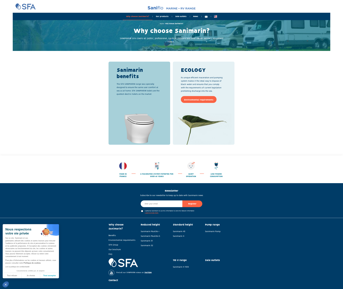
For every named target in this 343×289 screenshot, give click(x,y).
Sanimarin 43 (179, 231)
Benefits (112, 235)
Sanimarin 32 (147, 245)
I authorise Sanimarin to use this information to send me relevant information (169, 212)
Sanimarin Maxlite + (150, 231)
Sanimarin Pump (213, 231)
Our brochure (115, 249)
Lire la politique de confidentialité (17, 267)
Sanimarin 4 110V (181, 267)
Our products (162, 16)
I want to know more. (152, 213)
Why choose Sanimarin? (137, 16)
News (195, 16)
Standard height (183, 224)
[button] (5, 284)
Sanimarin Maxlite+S (150, 236)
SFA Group (113, 245)
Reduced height (150, 224)
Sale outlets (181, 16)
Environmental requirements (122, 240)
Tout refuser (12, 275)
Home (162, 23)
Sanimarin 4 (178, 236)
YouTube (148, 272)
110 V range (180, 260)
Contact (113, 280)
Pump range (212, 224)
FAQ (110, 254)
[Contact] (206, 16)
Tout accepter (49, 275)
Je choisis (31, 275)
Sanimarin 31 (147, 241)
